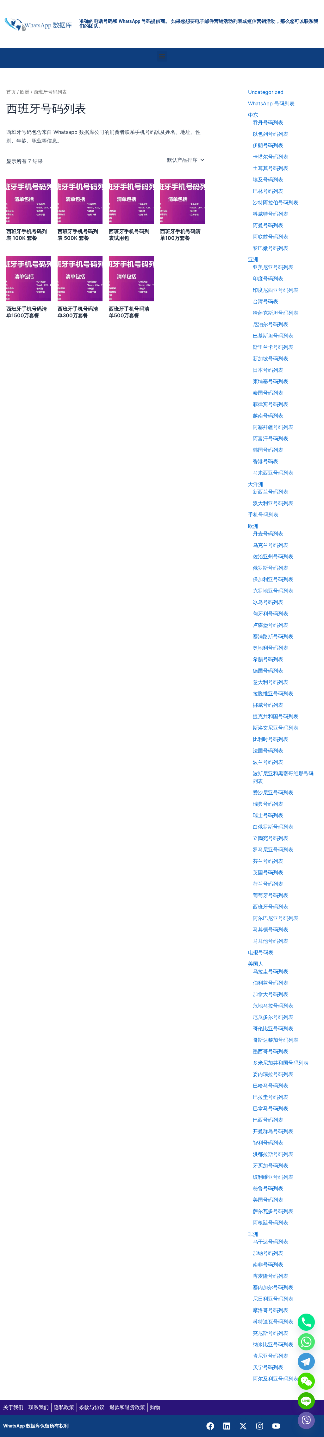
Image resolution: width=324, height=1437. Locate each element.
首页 (11, 92)
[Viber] (306, 1420)
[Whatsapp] (306, 1341)
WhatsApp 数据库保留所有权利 (36, 1426)
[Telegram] (306, 1361)
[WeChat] (306, 1381)
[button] (162, 56)
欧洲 (24, 92)
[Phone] (306, 1322)
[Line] (306, 1400)
